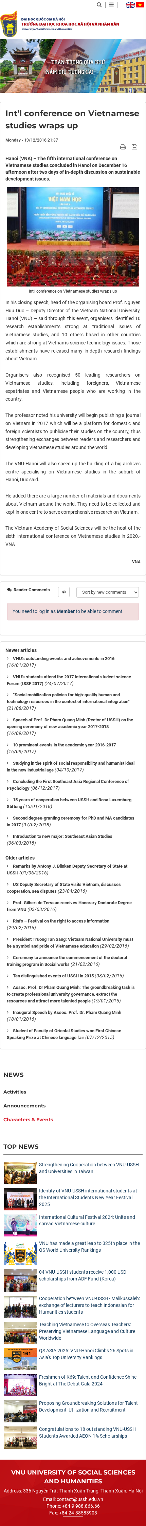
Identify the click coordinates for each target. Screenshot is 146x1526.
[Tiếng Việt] (140, 4)
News (13, 1075)
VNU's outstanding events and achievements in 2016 (63, 658)
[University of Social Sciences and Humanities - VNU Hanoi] (8, 23)
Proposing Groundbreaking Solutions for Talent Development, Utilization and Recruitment (88, 1406)
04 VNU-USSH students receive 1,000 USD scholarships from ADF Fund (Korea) (82, 1275)
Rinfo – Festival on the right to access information (61, 921)
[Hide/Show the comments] (64, 592)
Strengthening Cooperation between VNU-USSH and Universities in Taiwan (89, 1168)
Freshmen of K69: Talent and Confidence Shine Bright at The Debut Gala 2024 (87, 1380)
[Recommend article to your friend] (114, 146)
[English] (130, 5)
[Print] (123, 146)
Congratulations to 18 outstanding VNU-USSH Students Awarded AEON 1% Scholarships (87, 1432)
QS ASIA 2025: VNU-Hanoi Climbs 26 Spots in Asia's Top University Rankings (86, 1354)
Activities (14, 1092)
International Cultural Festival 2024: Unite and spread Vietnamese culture (87, 1220)
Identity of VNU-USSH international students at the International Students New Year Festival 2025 (88, 1197)
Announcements (24, 1106)
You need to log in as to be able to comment (68, 611)
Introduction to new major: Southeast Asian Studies (62, 836)
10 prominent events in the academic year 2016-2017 (64, 744)
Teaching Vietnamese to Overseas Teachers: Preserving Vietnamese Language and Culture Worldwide (87, 1331)
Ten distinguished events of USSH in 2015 (53, 975)
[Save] (135, 146)
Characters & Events (28, 1120)
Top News (20, 1146)
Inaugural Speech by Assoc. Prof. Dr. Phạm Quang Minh (67, 1012)
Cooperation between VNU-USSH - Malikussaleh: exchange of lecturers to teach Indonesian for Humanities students (89, 1305)
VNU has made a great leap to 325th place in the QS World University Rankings (89, 1247)
